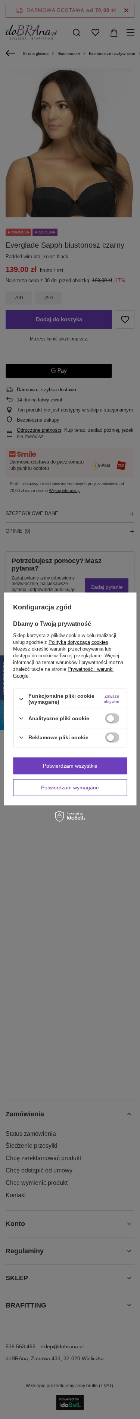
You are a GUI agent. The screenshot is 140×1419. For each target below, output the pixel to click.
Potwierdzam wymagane (70, 787)
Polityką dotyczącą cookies (78, 642)
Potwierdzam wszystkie (70, 766)
